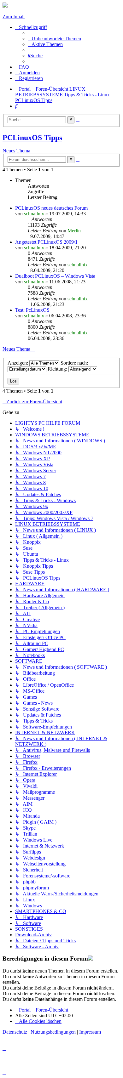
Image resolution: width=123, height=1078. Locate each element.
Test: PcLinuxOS (32, 310)
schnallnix (34, 213)
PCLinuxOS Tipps (32, 137)
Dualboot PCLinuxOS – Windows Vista (55, 276)
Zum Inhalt (14, 16)
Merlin (74, 230)
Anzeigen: (18, 363)
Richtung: (58, 369)
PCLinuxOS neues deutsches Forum (51, 208)
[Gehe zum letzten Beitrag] (84, 230)
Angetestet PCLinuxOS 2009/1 (46, 242)
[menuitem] (54, 38)
